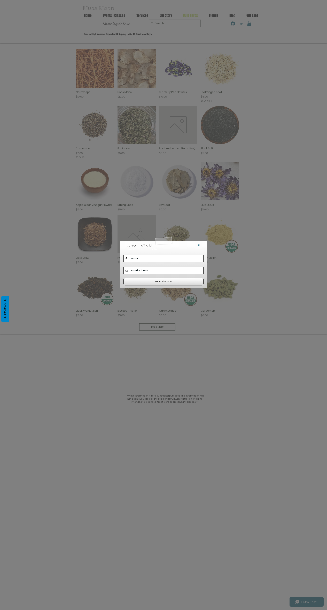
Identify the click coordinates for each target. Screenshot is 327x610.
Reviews (5, 309)
